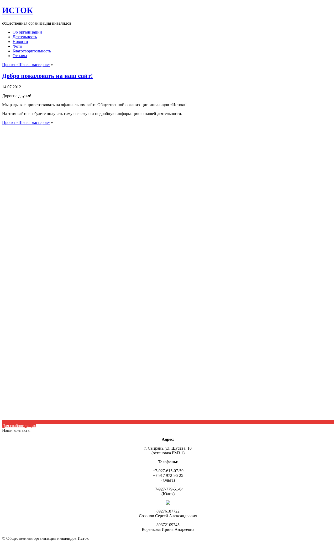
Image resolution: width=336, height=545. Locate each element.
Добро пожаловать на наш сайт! (47, 75)
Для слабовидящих (19, 425)
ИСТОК (17, 10)
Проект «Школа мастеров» (26, 64)
